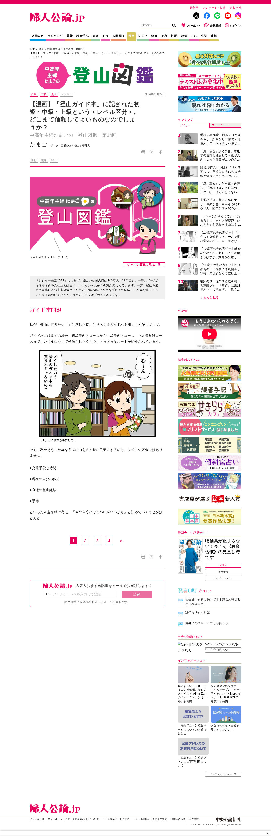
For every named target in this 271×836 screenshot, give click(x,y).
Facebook (160, 152)
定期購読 (235, 7)
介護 (96, 35)
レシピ (143, 35)
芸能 (69, 35)
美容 (164, 35)
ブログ (116, 290)
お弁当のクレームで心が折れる (206, 623)
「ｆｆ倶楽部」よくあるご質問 (150, 819)
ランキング (55, 35)
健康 (154, 35)
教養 (184, 35)
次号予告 (223, 571)
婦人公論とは (37, 819)
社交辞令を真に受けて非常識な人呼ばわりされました (213, 601)
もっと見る (211, 297)
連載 (214, 35)
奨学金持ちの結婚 (197, 612)
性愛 (174, 35)
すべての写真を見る (141, 264)
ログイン (235, 25)
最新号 (194, 7)
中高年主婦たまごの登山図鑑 (64, 49)
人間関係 (118, 35)
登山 (54, 160)
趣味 (44, 160)
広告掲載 (194, 819)
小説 (204, 35)
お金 (105, 35)
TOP (32, 49)
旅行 (33, 160)
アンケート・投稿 (214, 7)
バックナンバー (223, 578)
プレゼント (194, 25)
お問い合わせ (178, 819)
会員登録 (215, 25)
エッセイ (66, 94)
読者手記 (82, 35)
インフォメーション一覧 (223, 774)
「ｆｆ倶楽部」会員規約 (116, 819)
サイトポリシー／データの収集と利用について (73, 819)
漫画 (131, 35)
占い (194, 35)
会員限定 (37, 35)
